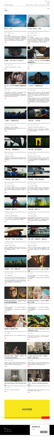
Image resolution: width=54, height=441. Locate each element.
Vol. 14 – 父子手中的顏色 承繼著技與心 (15, 86)
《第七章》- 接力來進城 (34, 149)
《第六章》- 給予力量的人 (12, 179)
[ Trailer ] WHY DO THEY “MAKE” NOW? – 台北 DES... (38, 357)
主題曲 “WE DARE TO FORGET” (14, 60)
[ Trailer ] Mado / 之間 (34, 28)
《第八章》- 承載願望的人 (12, 149)
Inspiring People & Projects (42, 4)
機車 (31, 64)
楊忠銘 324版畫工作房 (11, 329)
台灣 (5, 64)
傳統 (28, 273)
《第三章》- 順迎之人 (33, 209)
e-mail (34, 429)
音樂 (11, 64)
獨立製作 (27, 4)
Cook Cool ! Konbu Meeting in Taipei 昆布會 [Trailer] (38, 329)
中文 (47, 1)
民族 (8, 64)
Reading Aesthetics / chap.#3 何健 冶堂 (38, 270)
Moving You (48, 4)
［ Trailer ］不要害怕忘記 (35, 86)
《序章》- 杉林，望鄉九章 (12, 269)
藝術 (8, 333)
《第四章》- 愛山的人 (10, 209)
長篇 (11, 360)
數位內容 (36, 4)
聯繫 (10, 429)
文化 (33, 4)
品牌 (30, 4)
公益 (5, 153)
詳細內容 (28, 43)
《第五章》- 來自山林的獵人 (35, 179)
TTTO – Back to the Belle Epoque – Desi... (38, 384)
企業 (5, 387)
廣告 (31, 4)
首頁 (5, 429)
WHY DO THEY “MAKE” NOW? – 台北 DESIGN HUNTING (15, 357)
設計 (8, 360)
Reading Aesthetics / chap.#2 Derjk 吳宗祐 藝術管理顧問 (15, 301)
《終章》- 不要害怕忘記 (11, 120)
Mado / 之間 (8, 28)
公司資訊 (7, 429)
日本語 (45, 1)
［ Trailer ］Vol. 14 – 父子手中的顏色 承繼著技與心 (38, 61)
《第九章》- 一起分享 (33, 120)
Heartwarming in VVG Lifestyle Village (15, 384)
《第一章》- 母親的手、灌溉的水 (37, 239)
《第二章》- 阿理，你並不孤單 (13, 239)
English (49, 1)
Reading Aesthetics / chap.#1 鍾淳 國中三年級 (38, 301)
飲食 (31, 333)
